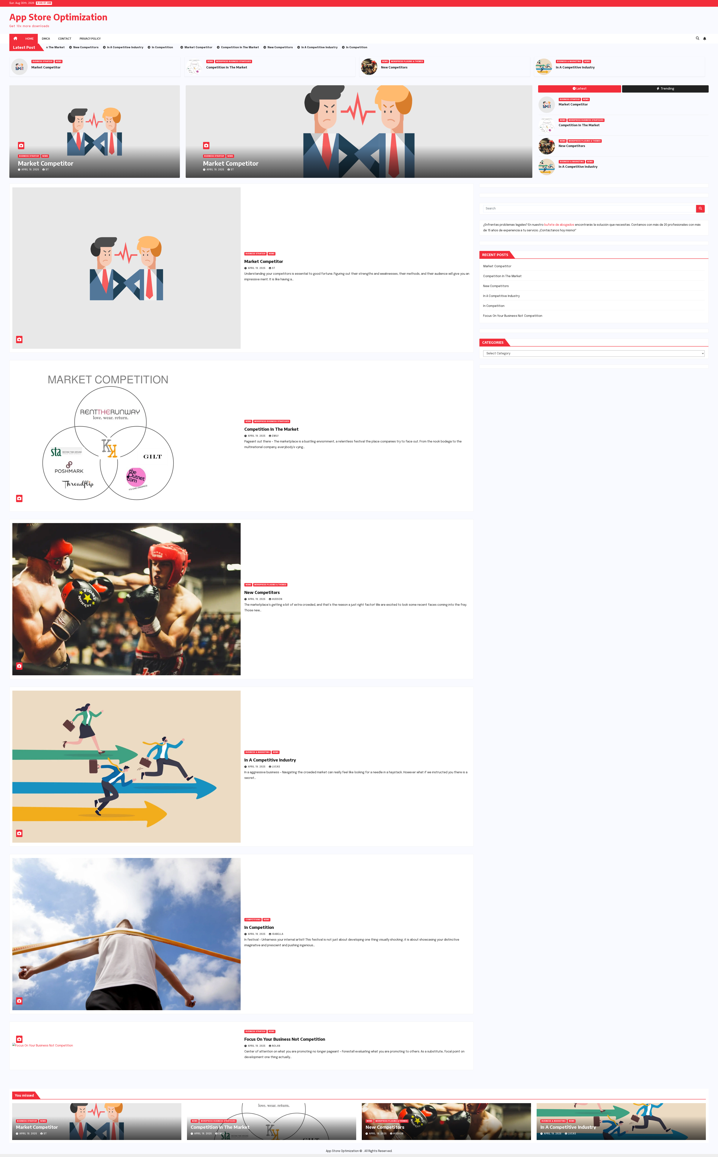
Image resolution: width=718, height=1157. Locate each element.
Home (29, 38)
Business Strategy (43, 61)
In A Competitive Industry (575, 67)
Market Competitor (46, 67)
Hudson (236, 170)
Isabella (277, 934)
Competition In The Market (226, 67)
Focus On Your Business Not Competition (284, 1039)
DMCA (46, 38)
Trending (667, 88)
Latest (581, 88)
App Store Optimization (58, 17)
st (47, 170)
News (58, 61)
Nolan (276, 1046)
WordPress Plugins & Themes (407, 61)
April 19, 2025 (31, 170)
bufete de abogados (559, 224)
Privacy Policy (90, 38)
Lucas (276, 767)
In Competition (259, 927)
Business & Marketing (569, 61)
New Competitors (394, 67)
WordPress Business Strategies (233, 61)
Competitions (253, 920)
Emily (275, 436)
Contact (64, 38)
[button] (697, 38)
